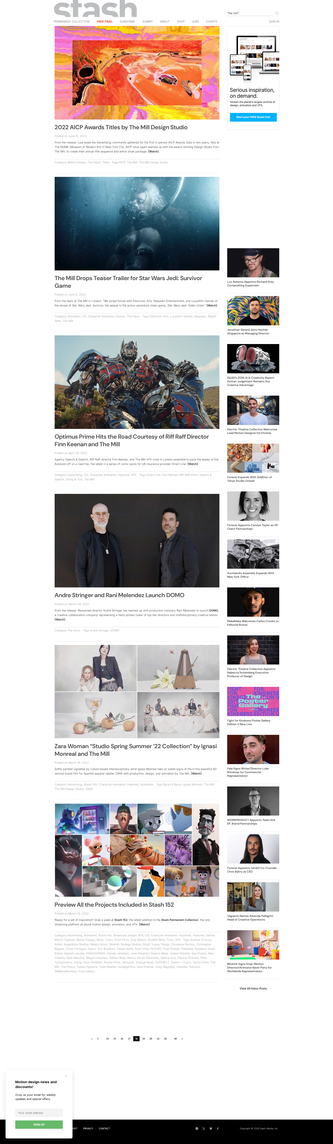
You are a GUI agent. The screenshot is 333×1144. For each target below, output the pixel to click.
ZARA (89, 789)
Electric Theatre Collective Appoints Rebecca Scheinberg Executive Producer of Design (251, 672)
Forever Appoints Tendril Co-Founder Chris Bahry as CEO (252, 869)
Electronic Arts (159, 316)
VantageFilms (126, 967)
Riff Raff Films (188, 475)
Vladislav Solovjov (188, 967)
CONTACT (104, 1128)
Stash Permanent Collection (179, 920)
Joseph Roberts (180, 953)
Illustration (146, 784)
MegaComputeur (97, 958)
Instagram (197, 1128)
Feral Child (142, 949)
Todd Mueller (107, 967)
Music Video (105, 939)
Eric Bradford (106, 949)
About (165, 21)
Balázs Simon (99, 944)
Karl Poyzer (199, 953)
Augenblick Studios (76, 944)
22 (165, 1038)
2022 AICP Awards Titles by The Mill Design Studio (121, 127)
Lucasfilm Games (181, 316)
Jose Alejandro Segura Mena (149, 953)
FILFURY (155, 949)
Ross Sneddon (93, 962)
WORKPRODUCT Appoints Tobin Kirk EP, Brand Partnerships (251, 821)
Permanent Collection (71, 21)
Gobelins (200, 949)
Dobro (92, 949)
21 (158, 1038)
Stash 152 (120, 920)
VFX (133, 475)
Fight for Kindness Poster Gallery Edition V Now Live (248, 722)
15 (114, 1038)
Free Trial (105, 21)
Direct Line (153, 475)
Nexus (131, 958)
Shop (181, 21)
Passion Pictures (188, 958)
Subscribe (127, 21)
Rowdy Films (112, 962)
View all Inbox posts (253, 988)
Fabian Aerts (125, 949)
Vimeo (210, 1128)
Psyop (78, 962)
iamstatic (123, 953)
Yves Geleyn (86, 971)
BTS (140, 935)
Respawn (200, 316)
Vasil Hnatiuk (145, 967)
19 (143, 1038)
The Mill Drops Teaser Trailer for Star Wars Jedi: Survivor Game (128, 282)
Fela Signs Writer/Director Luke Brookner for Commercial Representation (248, 772)
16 (122, 1038)
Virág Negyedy (165, 967)
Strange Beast (145, 962)
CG (84, 316)
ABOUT (73, 1128)
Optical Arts (168, 958)
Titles (105, 162)
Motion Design (76, 162)
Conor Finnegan (76, 949)
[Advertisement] (137, 1010)
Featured (123, 475)
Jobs (195, 21)
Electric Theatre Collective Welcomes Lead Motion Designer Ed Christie (252, 431)
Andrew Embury (200, 939)
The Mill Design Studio (153, 162)
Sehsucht (128, 962)
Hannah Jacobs (74, 953)
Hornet (111, 953)
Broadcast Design (125, 935)
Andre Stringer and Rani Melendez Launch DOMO (119, 595)
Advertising (74, 475)
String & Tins (74, 479)
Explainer (185, 935)
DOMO (213, 610)
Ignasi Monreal (192, 784)
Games (120, 316)
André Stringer (99, 630)
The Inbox (94, 162)
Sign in (274, 21)
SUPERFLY (162, 962)
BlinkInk (114, 944)
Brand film (90, 784)
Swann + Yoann (181, 962)
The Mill (132, 162)
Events (211, 21)
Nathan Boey (117, 958)
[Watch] (153, 151)
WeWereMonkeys (65, 971)
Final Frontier (171, 949)
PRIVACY (88, 1128)
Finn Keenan (170, 475)
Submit (147, 21)
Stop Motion (138, 939)
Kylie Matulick (75, 958)
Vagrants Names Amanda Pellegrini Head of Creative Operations (250, 917)
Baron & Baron (172, 784)
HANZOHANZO (95, 953)
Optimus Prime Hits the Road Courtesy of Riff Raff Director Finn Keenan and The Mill (132, 440)
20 (151, 1038)
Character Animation (101, 316)
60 (175, 1038)
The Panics (68, 967)
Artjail (58, 944)
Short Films (121, 939)
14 (107, 1038)
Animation (73, 316)
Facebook (217, 1128)
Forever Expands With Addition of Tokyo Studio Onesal (249, 479)
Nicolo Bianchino (148, 958)
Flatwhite (187, 949)
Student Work (156, 939)
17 (129, 1038)
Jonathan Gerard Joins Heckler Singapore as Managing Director (248, 331)
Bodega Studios (131, 944)
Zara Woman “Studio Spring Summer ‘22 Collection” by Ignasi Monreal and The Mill (136, 750)
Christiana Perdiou (183, 944)
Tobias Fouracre (87, 967)
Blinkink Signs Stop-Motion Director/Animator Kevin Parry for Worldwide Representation (249, 967)
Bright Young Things (156, 944)
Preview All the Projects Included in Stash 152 (114, 905)
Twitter (204, 1128)
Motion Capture (65, 939)
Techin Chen (201, 962)
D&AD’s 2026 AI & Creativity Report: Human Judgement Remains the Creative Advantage (251, 381)
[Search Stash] (276, 13)
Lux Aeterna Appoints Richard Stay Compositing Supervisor (250, 283)
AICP (122, 162)
